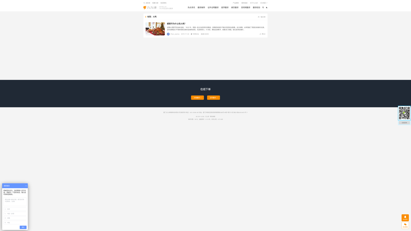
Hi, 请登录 (146, 3)
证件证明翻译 (213, 7)
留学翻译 (225, 7)
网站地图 (212, 116)
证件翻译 (213, 97)
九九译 (150, 7)
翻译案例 (201, 7)
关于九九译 (254, 3)
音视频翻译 (245, 7)
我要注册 (155, 3)
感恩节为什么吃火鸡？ (176, 24)
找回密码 (163, 3)
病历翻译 (234, 7)
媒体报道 (244, 3)
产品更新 (236, 3)
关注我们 (263, 3)
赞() (262, 34)
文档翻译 (197, 97)
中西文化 (195, 34)
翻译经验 (256, 7)
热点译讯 (191, 7)
